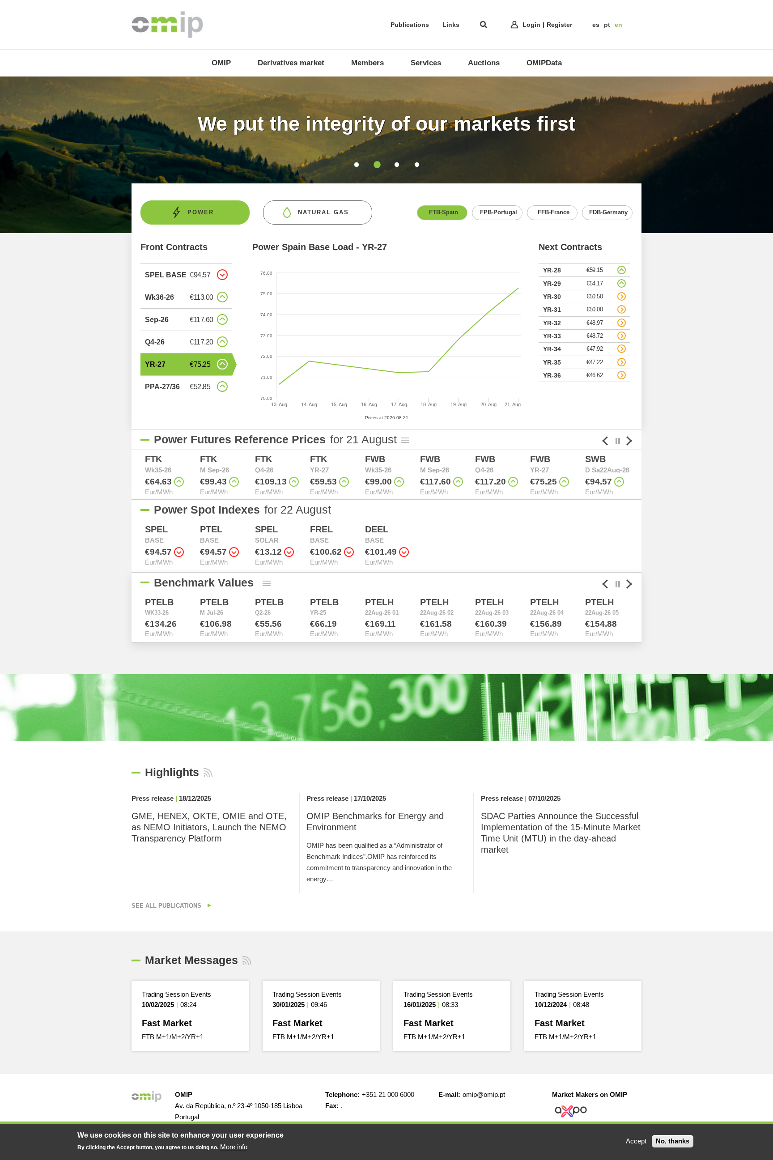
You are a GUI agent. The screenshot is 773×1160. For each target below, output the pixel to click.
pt (607, 24)
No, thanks (672, 1141)
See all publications (167, 905)
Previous (133, 476)
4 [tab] (416, 164)
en (618, 24)
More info (233, 1146)
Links (450, 24)
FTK (153, 459)
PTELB (159, 602)
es (595, 24)
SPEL (156, 529)
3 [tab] (396, 164)
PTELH (379, 602)
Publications (410, 24)
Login (531, 24)
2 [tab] (376, 164)
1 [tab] (356, 164)
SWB (595, 459)
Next (639, 476)
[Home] (167, 24)
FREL (321, 529)
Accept (636, 1141)
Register (559, 24)
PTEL (211, 529)
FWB (375, 459)
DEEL (376, 529)
